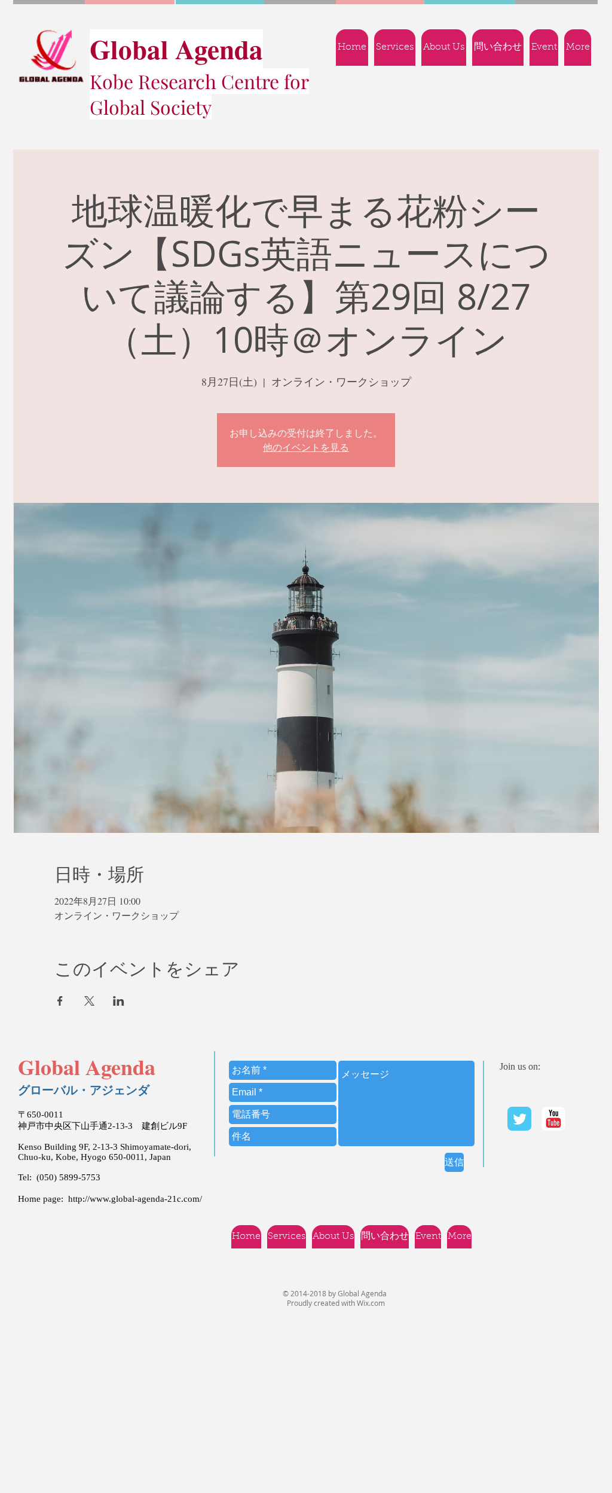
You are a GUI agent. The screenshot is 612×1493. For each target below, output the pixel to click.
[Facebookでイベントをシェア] (60, 1001)
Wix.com (371, 1303)
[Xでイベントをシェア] (89, 1001)
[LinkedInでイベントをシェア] (118, 1001)
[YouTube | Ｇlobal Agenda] (553, 1119)
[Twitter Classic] (519, 1119)
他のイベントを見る (306, 447)
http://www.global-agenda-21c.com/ (135, 1199)
